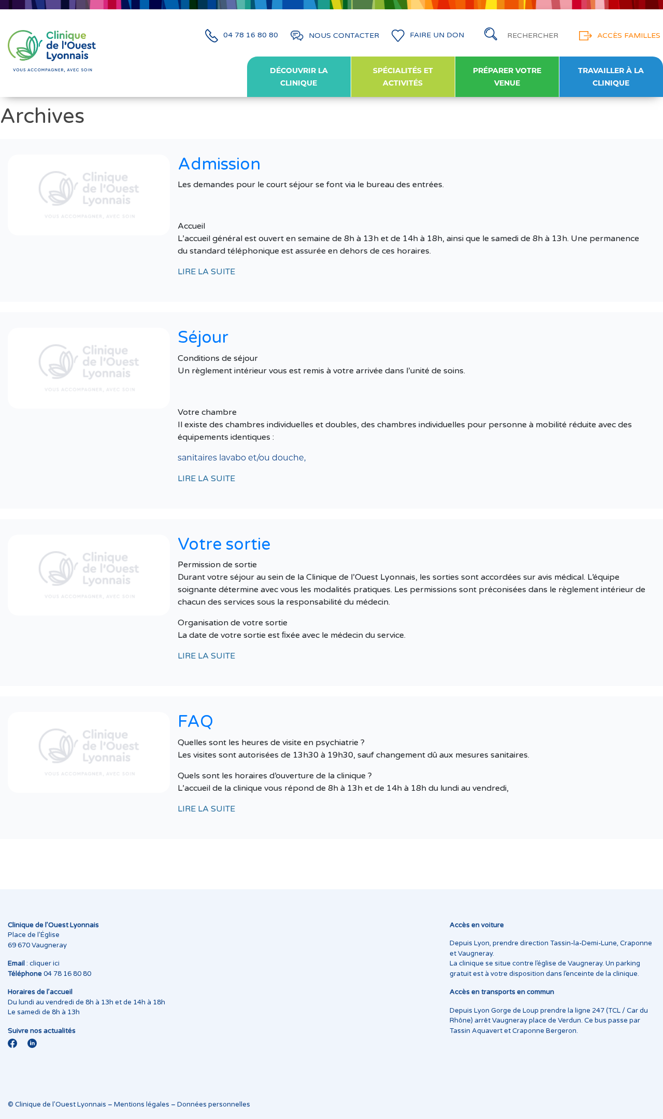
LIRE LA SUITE (206, 272)
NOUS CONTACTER (344, 35)
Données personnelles (213, 1104)
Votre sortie (224, 544)
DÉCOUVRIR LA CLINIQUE (299, 77)
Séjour (203, 337)
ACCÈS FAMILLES (628, 35)
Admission (219, 164)
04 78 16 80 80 (250, 35)
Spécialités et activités (403, 77)
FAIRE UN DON (437, 35)
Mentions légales (141, 1104)
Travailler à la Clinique (611, 77)
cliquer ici (45, 963)
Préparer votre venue (507, 77)
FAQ (195, 722)
